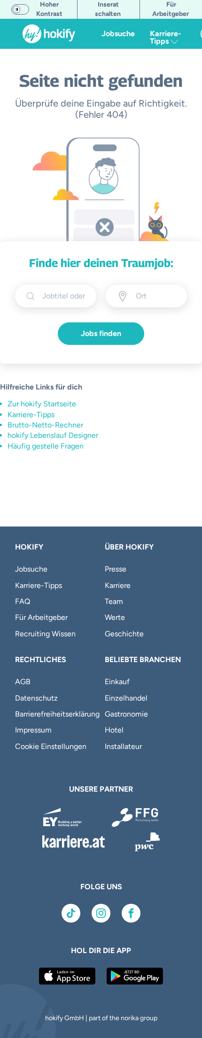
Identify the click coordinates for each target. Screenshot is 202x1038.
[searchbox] (63, 296)
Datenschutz (36, 698)
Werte (115, 617)
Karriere (118, 585)
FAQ (22, 601)
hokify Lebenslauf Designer (53, 435)
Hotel (114, 729)
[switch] (20, 9)
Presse (115, 569)
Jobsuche (118, 33)
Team (114, 601)
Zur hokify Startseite (42, 403)
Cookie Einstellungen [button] (50, 746)
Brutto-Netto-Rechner (45, 424)
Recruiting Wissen (45, 633)
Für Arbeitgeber (41, 617)
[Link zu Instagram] (101, 913)
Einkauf (117, 681)
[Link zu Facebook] (131, 913)
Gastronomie (126, 714)
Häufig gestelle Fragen (46, 446)
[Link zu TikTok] (71, 913)
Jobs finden (101, 333)
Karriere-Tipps (31, 414)
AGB (23, 681)
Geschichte (124, 633)
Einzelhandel (126, 698)
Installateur (123, 746)
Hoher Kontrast (49, 9)
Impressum (33, 729)
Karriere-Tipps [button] (165, 37)
